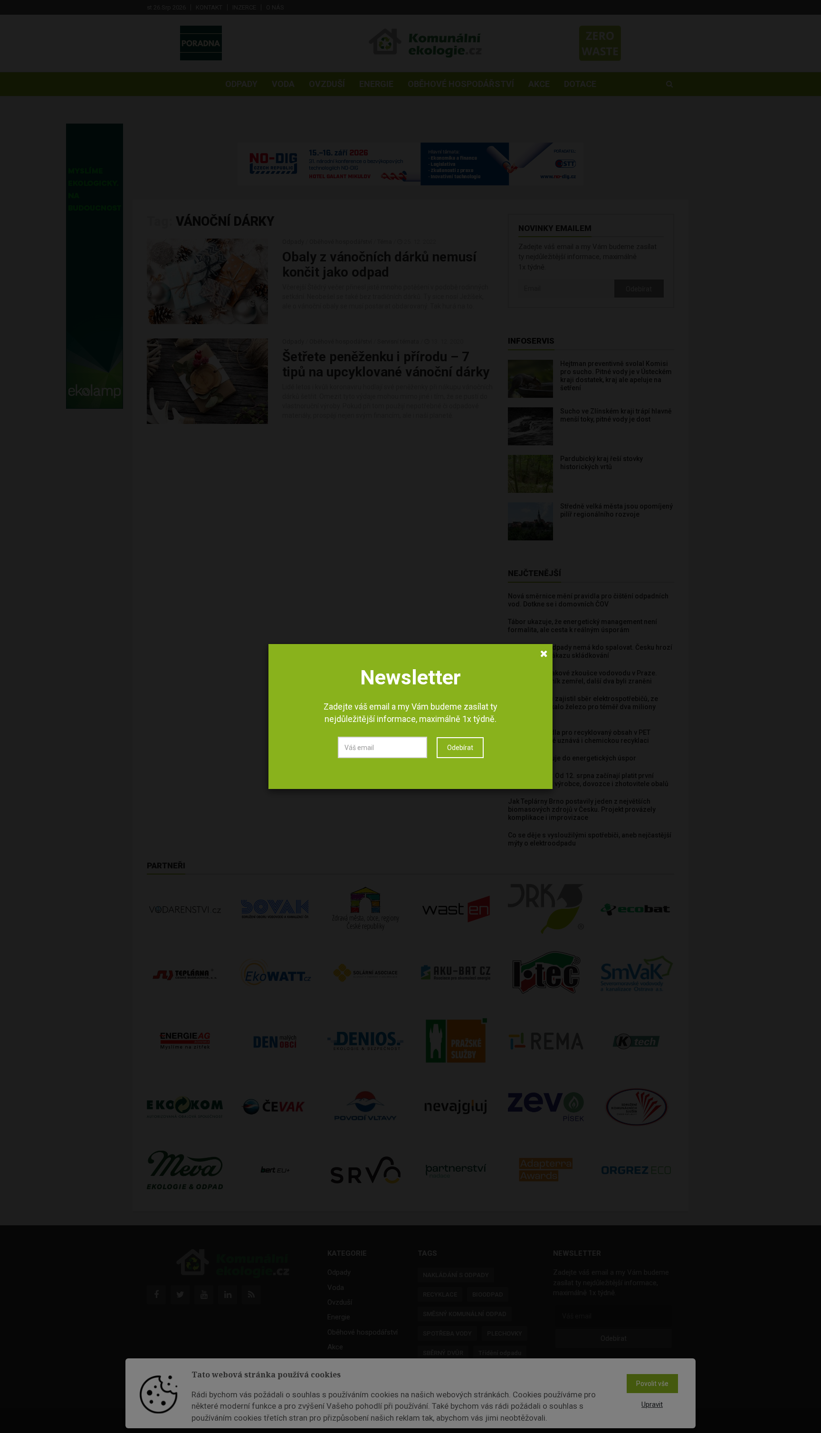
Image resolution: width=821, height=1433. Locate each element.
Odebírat (460, 747)
